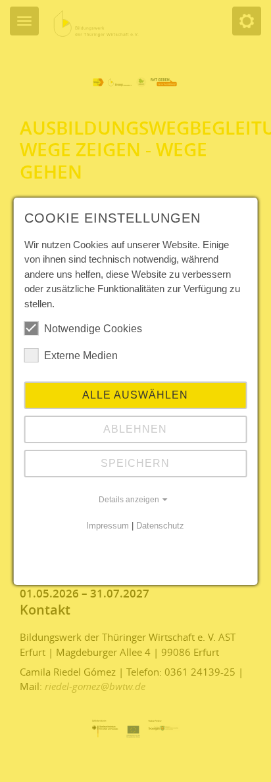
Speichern (135, 463)
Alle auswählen (135, 395)
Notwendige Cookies (93, 328)
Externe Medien (81, 355)
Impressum (107, 526)
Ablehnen (135, 429)
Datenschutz (160, 526)
